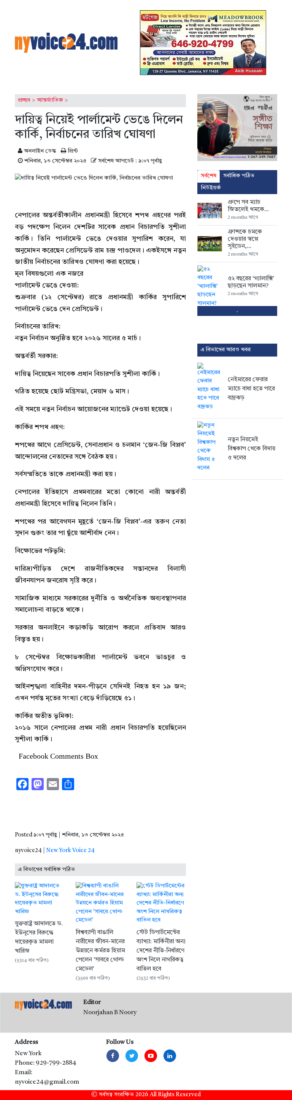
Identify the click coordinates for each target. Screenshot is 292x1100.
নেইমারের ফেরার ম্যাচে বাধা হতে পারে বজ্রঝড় (251, 389)
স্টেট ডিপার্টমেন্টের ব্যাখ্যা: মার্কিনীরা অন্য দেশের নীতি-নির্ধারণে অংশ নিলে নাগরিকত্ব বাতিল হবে (161, 951)
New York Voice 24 (70, 851)
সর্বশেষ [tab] (208, 176)
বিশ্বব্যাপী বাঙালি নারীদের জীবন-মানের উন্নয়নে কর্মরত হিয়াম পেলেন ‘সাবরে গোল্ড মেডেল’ (100, 951)
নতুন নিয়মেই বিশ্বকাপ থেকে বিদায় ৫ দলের (251, 449)
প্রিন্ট (72, 151)
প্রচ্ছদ (24, 100)
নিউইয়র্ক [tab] (211, 188)
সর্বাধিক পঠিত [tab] (238, 176)
